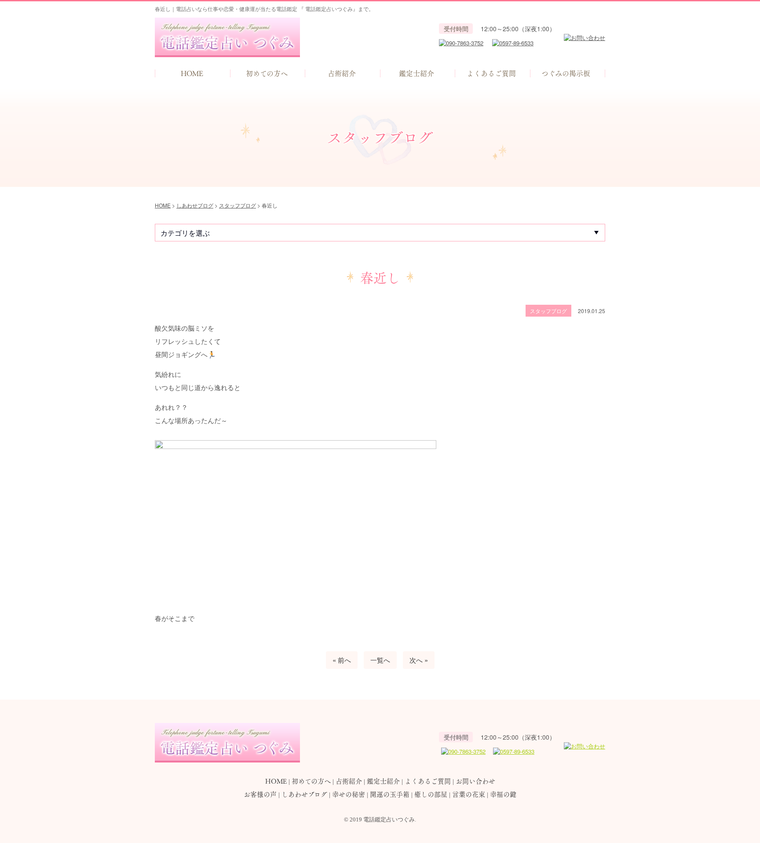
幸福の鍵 (503, 793)
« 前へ (341, 659)
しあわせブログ (304, 793)
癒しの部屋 (430, 793)
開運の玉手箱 (389, 793)
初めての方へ (267, 73)
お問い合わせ (475, 780)
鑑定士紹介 (416, 73)
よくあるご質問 (491, 73)
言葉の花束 (468, 793)
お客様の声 (260, 793)
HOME (192, 73)
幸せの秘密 (348, 793)
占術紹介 (342, 73)
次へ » (418, 659)
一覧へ (380, 659)
